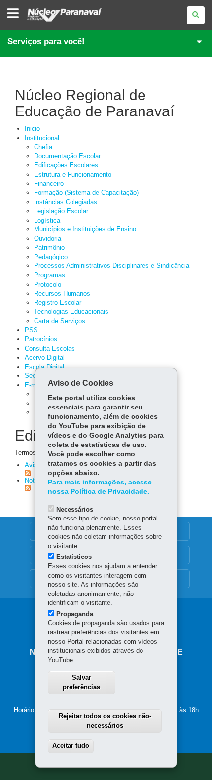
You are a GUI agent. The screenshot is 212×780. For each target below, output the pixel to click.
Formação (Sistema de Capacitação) (86, 192)
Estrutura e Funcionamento (72, 174)
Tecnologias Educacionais (71, 311)
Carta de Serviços (59, 321)
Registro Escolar (57, 302)
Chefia (43, 146)
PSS (31, 330)
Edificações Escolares (66, 165)
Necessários (74, 509)
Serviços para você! (46, 41)
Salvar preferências (81, 682)
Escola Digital (44, 367)
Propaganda (74, 614)
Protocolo (47, 284)
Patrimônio (49, 247)
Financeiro (49, 183)
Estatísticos (74, 556)
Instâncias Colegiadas (65, 202)
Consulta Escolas (50, 348)
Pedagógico (51, 256)
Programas (49, 275)
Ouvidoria (47, 238)
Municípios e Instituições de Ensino (85, 229)
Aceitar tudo (70, 745)
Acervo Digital (45, 357)
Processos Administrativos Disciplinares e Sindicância (111, 265)
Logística (47, 220)
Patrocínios (41, 339)
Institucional (42, 138)
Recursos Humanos (62, 293)
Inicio (32, 128)
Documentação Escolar (67, 156)
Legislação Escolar (61, 211)
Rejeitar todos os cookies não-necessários (105, 720)
